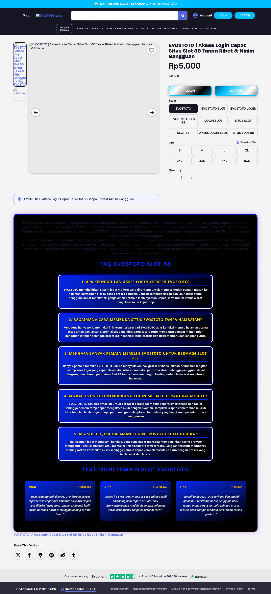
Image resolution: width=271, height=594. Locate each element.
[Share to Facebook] (29, 555)
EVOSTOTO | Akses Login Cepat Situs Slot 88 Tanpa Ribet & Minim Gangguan (68, 534)
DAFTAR (245, 15)
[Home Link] (49, 15)
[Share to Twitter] (18, 555)
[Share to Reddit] (62, 555)
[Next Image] (152, 112)
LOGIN (223, 15)
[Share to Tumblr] (74, 555)
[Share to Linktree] (40, 555)
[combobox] (125, 15)
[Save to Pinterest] (51, 555)
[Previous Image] (36, 112)
